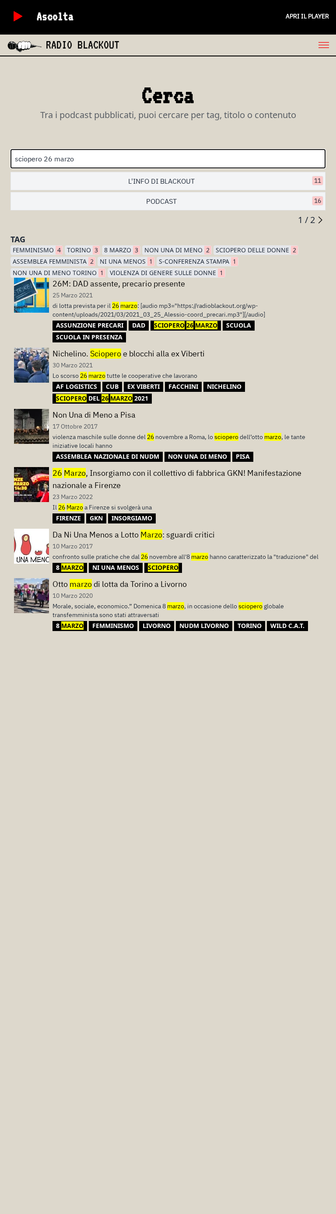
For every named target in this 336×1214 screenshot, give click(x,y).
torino (82, 250)
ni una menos (126, 261)
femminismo (37, 250)
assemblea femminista (53, 261)
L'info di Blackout (224, 181)
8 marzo (121, 250)
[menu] (227, 45)
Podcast (233, 201)
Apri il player (307, 16)
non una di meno (177, 250)
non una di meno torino (58, 273)
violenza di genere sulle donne (166, 273)
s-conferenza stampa (197, 261)
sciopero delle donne (256, 250)
